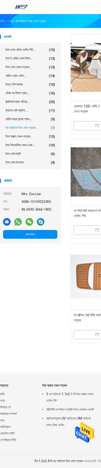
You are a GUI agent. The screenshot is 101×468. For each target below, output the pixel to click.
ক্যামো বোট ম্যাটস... (30, 110)
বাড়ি (2, 394)
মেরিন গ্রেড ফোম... (30, 76)
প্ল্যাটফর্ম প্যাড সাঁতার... (30, 102)
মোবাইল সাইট (7, 433)
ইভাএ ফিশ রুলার (30, 84)
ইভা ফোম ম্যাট (30, 154)
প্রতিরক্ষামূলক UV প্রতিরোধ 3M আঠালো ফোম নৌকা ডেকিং (68, 421)
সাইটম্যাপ (5, 427)
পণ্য (2, 400)
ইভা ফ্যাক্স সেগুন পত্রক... (30, 136)
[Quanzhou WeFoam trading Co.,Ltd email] (7, 221)
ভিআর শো (5, 407)
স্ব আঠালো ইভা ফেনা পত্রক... (30, 128)
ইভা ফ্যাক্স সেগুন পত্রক (54, 385)
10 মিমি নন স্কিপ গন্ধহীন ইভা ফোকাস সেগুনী (70, 409)
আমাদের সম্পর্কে (8, 414)
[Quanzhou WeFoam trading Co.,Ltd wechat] (29, 221)
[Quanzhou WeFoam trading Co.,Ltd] (20, 7)
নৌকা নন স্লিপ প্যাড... (30, 93)
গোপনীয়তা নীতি (8, 440)
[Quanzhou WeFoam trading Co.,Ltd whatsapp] (18, 221)
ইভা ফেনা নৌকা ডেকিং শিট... (30, 50)
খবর (2, 420)
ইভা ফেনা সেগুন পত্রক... (30, 67)
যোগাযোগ (30, 234)
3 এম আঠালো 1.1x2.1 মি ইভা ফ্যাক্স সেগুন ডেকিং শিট (69, 397)
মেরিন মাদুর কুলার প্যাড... (30, 119)
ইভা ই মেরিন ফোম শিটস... (30, 58)
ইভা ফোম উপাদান (30, 162)
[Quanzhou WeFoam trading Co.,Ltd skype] (40, 221)
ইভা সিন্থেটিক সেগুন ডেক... (30, 145)
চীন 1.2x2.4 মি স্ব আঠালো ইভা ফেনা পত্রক (59, 461)
